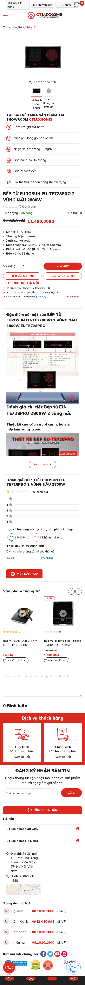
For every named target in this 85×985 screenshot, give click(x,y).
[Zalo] (73, 967)
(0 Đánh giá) (27, 206)
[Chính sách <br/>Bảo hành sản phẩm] (63, 734)
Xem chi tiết (22, 756)
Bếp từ (30, 27)
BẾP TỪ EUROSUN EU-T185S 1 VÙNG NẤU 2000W (62, 643)
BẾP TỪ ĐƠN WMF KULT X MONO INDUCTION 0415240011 (20, 643)
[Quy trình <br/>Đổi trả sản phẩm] (22, 734)
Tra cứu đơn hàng (14, 4)
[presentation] (79, 57)
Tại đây (42, 296)
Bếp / (21, 27)
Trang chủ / (10, 27)
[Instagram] (64, 954)
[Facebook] (43, 954)
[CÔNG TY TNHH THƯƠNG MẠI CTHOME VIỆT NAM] (44, 15)
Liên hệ (67, 4)
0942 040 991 (73, 296)
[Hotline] (9, 967)
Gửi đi (71, 792)
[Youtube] (57, 954)
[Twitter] (50, 954)
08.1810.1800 (43, 911)
